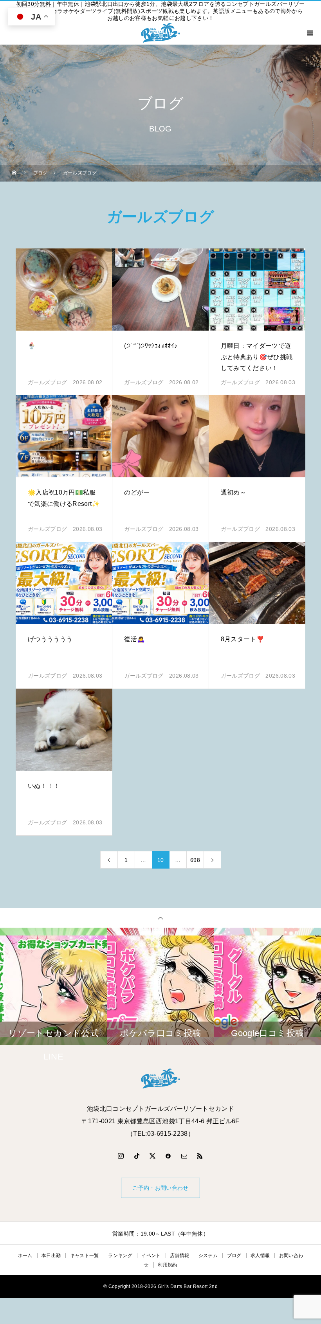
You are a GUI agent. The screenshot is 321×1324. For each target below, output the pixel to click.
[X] (153, 1156)
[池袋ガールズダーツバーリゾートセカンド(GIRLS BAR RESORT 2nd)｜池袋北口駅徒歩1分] (160, 1079)
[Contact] (184, 1156)
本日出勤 (51, 1255)
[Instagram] (121, 1156)
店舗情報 (179, 1255)
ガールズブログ (47, 382)
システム (208, 1255)
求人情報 (260, 1255)
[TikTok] (137, 1156)
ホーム (25, 1255)
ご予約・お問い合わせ (160, 1188)
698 (195, 860)
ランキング (120, 1255)
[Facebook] (168, 1156)
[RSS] (200, 1156)
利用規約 (167, 1265)
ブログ (234, 1255)
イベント (150, 1255)
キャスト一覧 (84, 1255)
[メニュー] (309, 33)
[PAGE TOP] (160, 918)
